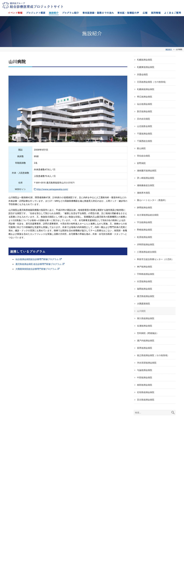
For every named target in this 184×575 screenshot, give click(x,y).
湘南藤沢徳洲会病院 (146, 170)
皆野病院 (141, 163)
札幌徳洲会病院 (144, 59)
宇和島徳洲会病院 (145, 274)
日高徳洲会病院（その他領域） (152, 81)
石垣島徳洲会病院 (145, 392)
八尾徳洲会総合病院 (146, 251)
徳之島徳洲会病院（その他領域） (153, 355)
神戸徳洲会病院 (144, 266)
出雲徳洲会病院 (144, 281)
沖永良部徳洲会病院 (146, 362)
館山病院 (141, 148)
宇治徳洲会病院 (144, 222)
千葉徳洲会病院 (144, 133)
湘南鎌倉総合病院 (145, 185)
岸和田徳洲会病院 (145, 244)
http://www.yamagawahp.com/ (52, 189)
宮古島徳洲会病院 (145, 399)
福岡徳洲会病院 (144, 288)
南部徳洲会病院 (144, 385)
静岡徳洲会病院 (144, 207)
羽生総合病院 (143, 155)
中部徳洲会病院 (144, 377)
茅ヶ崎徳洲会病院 (145, 178)
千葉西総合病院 (144, 141)
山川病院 (141, 311)
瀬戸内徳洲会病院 (145, 340)
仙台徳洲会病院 (144, 104)
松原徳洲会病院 (144, 237)
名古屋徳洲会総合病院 (148, 215)
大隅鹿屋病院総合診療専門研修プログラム (35, 269)
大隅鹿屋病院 (143, 303)
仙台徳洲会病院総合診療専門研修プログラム (37, 259)
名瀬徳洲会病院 (144, 325)
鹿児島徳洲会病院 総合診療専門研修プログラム (38, 264)
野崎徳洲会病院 (144, 229)
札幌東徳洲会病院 (145, 67)
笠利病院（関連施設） (148, 333)
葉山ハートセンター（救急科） (152, 200)
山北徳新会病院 (144, 126)
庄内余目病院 (143, 118)
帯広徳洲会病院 (144, 96)
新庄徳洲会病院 (144, 111)
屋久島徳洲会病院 (145, 318)
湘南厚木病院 (143, 192)
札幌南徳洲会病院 (145, 89)
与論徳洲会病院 (144, 370)
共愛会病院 (142, 74)
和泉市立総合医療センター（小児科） (155, 259)
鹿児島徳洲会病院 (145, 296)
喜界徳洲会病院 (144, 348)
